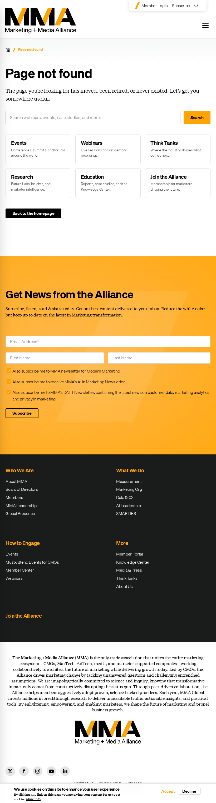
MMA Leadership (21, 505)
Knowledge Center (132, 562)
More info (33, 799)
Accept (168, 791)
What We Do (130, 470)
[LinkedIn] (65, 771)
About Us (124, 586)
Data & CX (125, 497)
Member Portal (129, 554)
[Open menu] (205, 25)
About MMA (16, 481)
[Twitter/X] (10, 771)
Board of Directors (22, 489)
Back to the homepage (33, 213)
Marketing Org (129, 489)
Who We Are (19, 470)
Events (12, 554)
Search (197, 117)
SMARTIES (126, 513)
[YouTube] (51, 771)
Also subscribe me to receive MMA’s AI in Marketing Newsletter (68, 381)
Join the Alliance (24, 616)
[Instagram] (37, 771)
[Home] (8, 49)
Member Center (20, 570)
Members (14, 497)
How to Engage (23, 543)
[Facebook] (24, 771)
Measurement (128, 481)
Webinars (14, 578)
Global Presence (20, 513)
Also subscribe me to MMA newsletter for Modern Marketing (66, 371)
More (122, 543)
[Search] (197, 5)
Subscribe (181, 5)
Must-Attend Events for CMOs (32, 562)
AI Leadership (128, 505)
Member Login (154, 5)
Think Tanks (126, 578)
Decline (189, 791)
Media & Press (129, 570)
